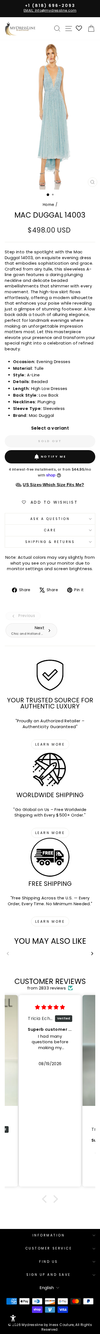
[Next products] (92, 953)
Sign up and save (48, 1274)
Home (48, 204)
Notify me (53, 456)
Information (48, 1235)
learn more (50, 744)
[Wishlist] (79, 28)
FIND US (48, 1261)
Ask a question (50, 519)
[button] (46, 1199)
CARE (50, 530)
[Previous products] (7, 953)
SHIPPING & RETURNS (50, 542)
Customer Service (48, 1248)
